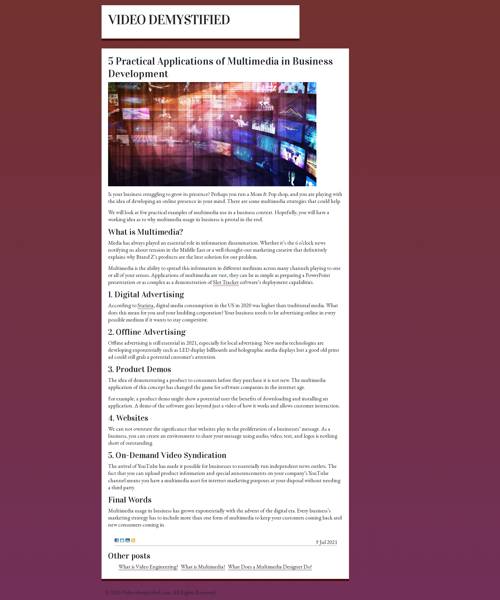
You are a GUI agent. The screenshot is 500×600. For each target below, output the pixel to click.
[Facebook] (117, 541)
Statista (145, 305)
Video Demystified (169, 19)
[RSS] (133, 541)
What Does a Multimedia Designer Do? (270, 566)
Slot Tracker (226, 282)
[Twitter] (122, 541)
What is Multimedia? (203, 566)
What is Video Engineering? (148, 566)
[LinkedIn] (128, 541)
